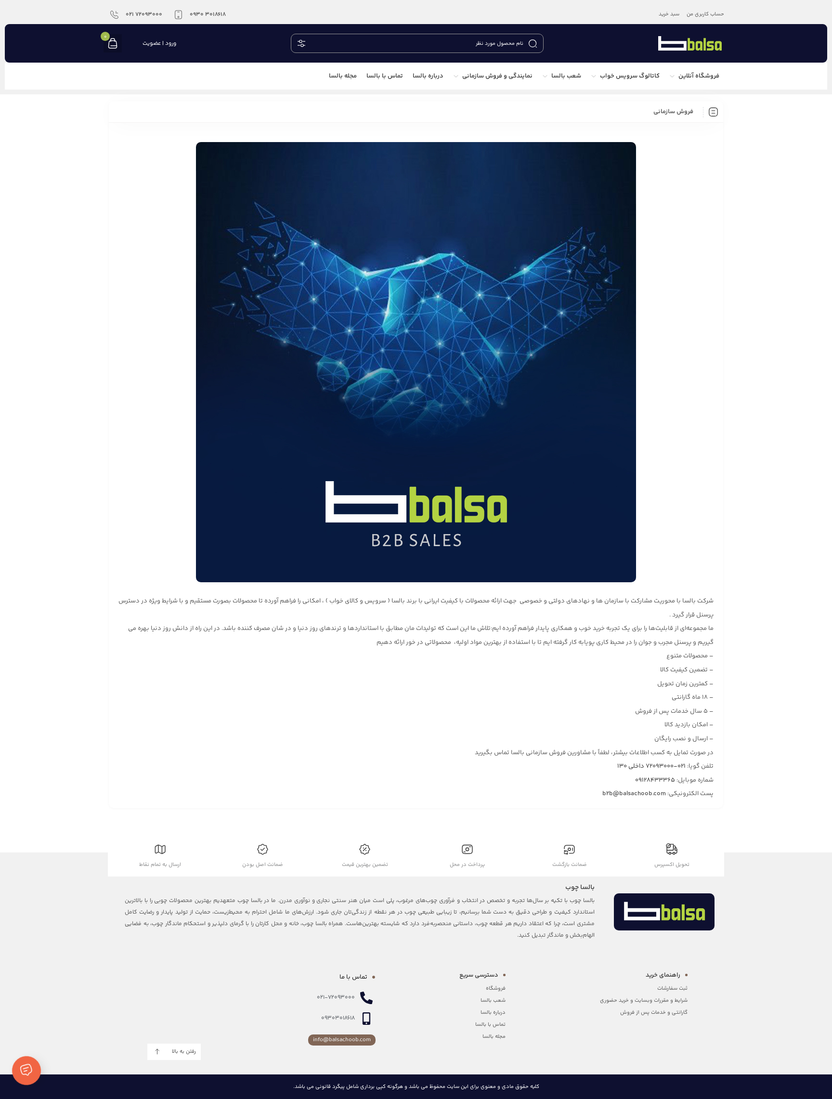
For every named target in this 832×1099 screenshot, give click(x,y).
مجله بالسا (494, 1037)
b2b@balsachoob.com (634, 793)
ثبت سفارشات (672, 988)
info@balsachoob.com (342, 1040)
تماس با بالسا (490, 1024)
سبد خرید (669, 14)
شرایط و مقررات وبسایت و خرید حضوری (644, 1000)
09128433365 (655, 780)
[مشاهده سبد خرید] (112, 44)
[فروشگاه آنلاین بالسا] (690, 43)
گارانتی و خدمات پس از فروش (654, 1012)
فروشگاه (496, 988)
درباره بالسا (493, 1012)
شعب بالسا (493, 1000)
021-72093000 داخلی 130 (651, 766)
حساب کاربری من (705, 14)
